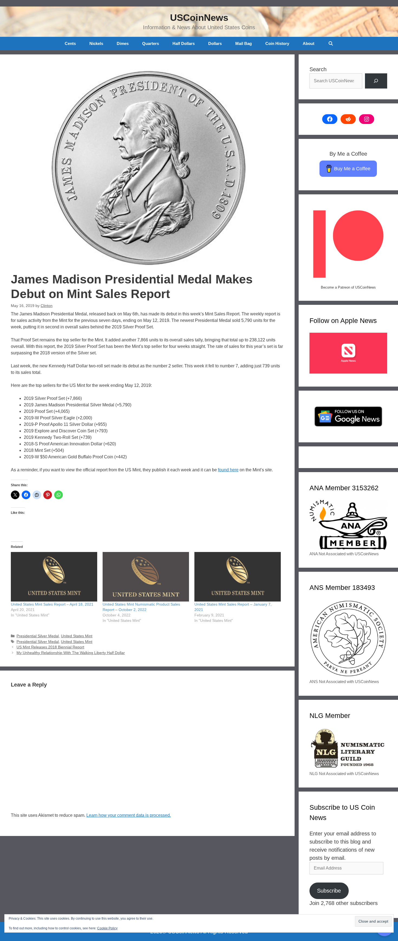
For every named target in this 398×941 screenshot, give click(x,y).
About (308, 43)
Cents (70, 43)
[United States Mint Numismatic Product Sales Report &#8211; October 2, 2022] (146, 576)
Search (318, 69)
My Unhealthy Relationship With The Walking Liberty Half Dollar (71, 653)
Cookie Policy (107, 928)
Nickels (96, 43)
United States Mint (76, 636)
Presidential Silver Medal (38, 636)
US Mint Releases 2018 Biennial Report (50, 647)
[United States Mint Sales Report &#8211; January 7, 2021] (237, 576)
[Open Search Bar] (330, 43)
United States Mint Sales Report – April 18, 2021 (52, 604)
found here (228, 470)
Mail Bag (243, 43)
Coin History (277, 43)
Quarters (150, 43)
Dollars (215, 43)
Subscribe (329, 891)
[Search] (376, 81)
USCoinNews (199, 17)
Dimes (123, 43)
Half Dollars (183, 43)
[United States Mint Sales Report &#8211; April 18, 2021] (54, 576)
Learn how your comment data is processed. (128, 815)
